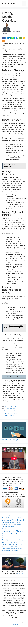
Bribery (16, 517)
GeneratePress (14, 624)
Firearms (5, 542)
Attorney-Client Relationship (8, 517)
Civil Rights (4, 524)
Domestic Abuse (6, 534)
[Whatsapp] (12, 38)
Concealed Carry (17, 524)
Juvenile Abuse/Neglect (9, 544)
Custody (19, 528)
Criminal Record (13, 528)
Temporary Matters (6, 550)
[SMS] (18, 38)
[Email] (21, 38)
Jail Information (20, 542)
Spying (21, 548)
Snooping (13, 548)
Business (20, 517)
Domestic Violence (6, 535)
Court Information (8, 526)
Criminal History (5, 528)
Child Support (16, 522)
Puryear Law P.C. (10, 4)
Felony (22, 540)
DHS (8, 531)
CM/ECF (10, 524)
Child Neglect (7, 523)
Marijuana (4, 546)
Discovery (13, 531)
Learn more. (21, 573)
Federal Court (10, 537)
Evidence (4, 537)
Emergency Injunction (16, 535)
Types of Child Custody (11, 415)
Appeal (8, 516)
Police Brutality (14, 546)
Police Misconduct (6, 548)
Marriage (12, 408)
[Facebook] (3, 38)
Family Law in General (11, 406)
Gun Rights (13, 542)
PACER (8, 546)
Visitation (16, 550)
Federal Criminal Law (11, 540)
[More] (3, 41)
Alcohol (3, 515)
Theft (12, 550)
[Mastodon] (6, 38)
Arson (12, 515)
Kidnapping (20, 544)
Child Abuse (6, 520)
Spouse (17, 548)
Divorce (6, 408)
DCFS (4, 531)
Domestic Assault (15, 533)
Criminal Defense (18, 526)
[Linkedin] (9, 38)
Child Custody (18, 520)
